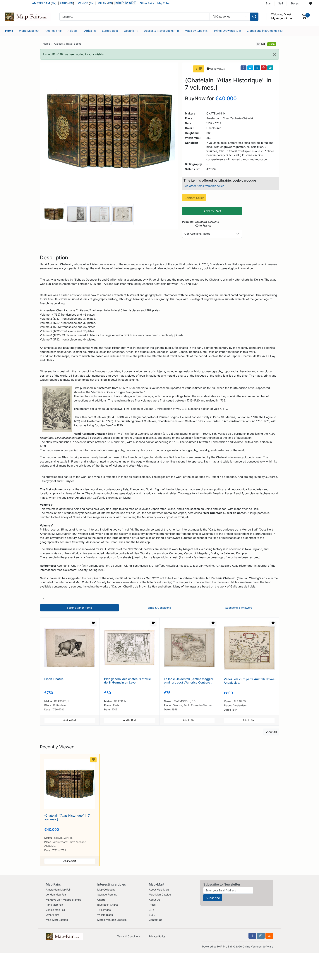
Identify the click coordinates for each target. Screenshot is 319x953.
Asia (73, 30)
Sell (280, 3)
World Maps (29, 30)
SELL (152, 915)
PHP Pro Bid (224, 946)
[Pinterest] (264, 67)
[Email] (270, 67)
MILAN (102, 3)
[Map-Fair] (28, 16)
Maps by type (196, 30)
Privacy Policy (157, 936)
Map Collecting (106, 889)
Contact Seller (194, 198)
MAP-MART (125, 3)
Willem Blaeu (105, 915)
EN (53, 3)
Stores (294, 3)
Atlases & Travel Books (161, 30)
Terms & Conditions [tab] (158, 607)
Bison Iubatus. (54, 679)
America (53, 30)
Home (9, 30)
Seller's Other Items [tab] (79, 607)
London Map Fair (56, 894)
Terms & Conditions (129, 936)
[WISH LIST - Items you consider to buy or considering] (311, 3)
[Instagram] (261, 936)
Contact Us (155, 919)
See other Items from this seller (203, 186)
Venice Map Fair (55, 910)
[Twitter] (250, 67)
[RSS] (269, 936)
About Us (154, 899)
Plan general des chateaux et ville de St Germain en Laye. (127, 680)
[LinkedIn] (257, 67)
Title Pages (104, 910)
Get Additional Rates (197, 233)
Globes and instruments (265, 30)
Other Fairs (147, 3)
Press (152, 904)
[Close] (274, 54)
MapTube (163, 3)
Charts (101, 899)
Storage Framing (107, 894)
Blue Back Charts (107, 904)
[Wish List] (93, 623)
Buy (268, 3)
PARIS (64, 3)
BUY (151, 910)
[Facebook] (243, 67)
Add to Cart (212, 211)
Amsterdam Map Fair (58, 889)
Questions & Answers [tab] (238, 607)
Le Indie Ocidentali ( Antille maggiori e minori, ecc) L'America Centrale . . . (189, 682)
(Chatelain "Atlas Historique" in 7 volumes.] (67, 817)
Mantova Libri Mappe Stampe (63, 899)
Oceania (131, 30)
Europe (110, 30)
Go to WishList (217, 68)
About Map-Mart (159, 889)
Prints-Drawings (227, 30)
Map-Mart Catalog (57, 919)
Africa (90, 30)
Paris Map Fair (54, 904)
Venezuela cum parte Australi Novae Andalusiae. (249, 680)
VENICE (83, 3)
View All (271, 732)
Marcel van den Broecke (111, 919)
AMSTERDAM (41, 3)
